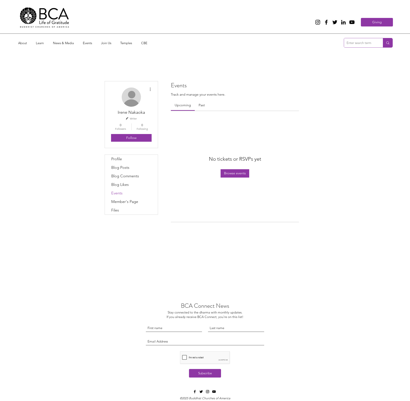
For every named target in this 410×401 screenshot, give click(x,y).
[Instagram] (318, 22)
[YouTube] (352, 22)
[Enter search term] (387, 42)
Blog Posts (120, 167)
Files (115, 210)
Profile (116, 159)
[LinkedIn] (343, 22)
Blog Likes (120, 184)
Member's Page (124, 201)
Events (117, 193)
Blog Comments (125, 176)
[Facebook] (326, 22)
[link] (183, 105)
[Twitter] (335, 22)
